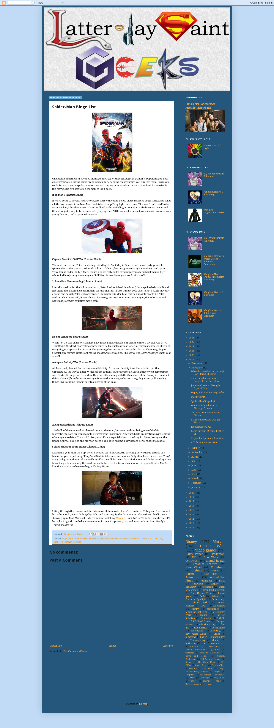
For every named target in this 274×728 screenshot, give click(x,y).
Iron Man (109, 539)
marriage (189, 653)
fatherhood (219, 605)
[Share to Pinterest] (105, 534)
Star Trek (211, 573)
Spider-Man (75, 542)
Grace (216, 634)
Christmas (218, 567)
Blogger (143, 704)
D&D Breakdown (200, 621)
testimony (190, 643)
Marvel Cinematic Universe (136, 539)
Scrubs (188, 662)
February (196, 483)
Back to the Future (210, 653)
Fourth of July (218, 665)
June (194, 465)
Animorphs (193, 577)
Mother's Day (197, 646)
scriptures (190, 675)
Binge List (66, 539)
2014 (192, 519)
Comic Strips (201, 665)
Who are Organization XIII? (214, 211)
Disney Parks (200, 602)
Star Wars (211, 557)
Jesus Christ (193, 567)
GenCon (193, 668)
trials (203, 643)
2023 (192, 350)
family (195, 609)
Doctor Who (212, 546)
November (197, 367)
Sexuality (206, 618)
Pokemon (218, 553)
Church (192, 678)
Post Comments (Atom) (75, 651)
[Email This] (91, 534)
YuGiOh (221, 618)
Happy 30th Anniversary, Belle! (207, 392)
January (196, 487)
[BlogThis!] (94, 534)
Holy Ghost (219, 678)
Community (218, 599)
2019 (192, 497)
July (193, 461)
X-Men (215, 596)
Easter (203, 637)
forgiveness (218, 627)
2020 (192, 492)
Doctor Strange (96, 539)
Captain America (80, 539)
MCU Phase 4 (156, 539)
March (195, 478)
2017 (192, 506)
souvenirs (220, 675)
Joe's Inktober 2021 (201, 427)
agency (203, 615)
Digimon (197, 570)
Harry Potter (194, 553)
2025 (192, 342)
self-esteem (205, 675)
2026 (192, 337)
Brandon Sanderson (214, 590)
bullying (206, 681)
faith (202, 596)
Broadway (190, 587)
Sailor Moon (207, 668)
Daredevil (121, 518)
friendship (207, 587)
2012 (192, 527)
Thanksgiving (197, 640)
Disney (191, 542)
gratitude (215, 649)
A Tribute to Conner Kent (204, 442)
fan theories (200, 627)
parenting (215, 630)
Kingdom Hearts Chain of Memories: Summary (214, 277)
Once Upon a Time (201, 593)
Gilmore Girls (218, 643)
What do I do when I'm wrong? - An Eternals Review (207, 372)
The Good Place (206, 662)
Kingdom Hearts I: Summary (213, 193)
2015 (192, 514)
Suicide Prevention (195, 649)
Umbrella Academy (193, 684)
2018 (192, 501)
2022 (192, 355)
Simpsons (190, 637)
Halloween (197, 583)
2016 (192, 510)
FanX (222, 580)
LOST (204, 605)
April (194, 474)
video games (206, 550)
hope (218, 681)
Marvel (118, 539)
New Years (215, 646)
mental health (215, 560)
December (197, 363)
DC (194, 557)
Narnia (190, 573)
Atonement (206, 580)
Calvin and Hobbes (197, 656)
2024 (192, 346)
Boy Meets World (195, 634)
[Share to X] (98, 534)
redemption (197, 630)
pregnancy (208, 684)
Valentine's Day (207, 624)
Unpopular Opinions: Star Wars (207, 438)
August (195, 457)
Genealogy (204, 678)
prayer (217, 671)
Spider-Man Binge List (203, 401)
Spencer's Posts (61, 542)
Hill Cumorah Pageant (210, 659)
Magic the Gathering (196, 612)
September (197, 452)
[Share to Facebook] (101, 534)
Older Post (168, 646)
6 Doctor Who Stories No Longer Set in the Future (205, 379)
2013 (192, 523)
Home (112, 646)
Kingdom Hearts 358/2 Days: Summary (212, 313)
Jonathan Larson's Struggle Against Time (205, 386)
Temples (193, 681)
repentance (213, 609)
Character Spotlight (195, 599)
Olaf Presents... (199, 397)
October (195, 448)
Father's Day (218, 637)
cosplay (215, 583)
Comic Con (192, 560)
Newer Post (56, 646)
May (194, 470)
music (214, 570)
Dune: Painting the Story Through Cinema (204, 406)
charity (216, 640)
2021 (192, 359)
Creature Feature (205, 563)
